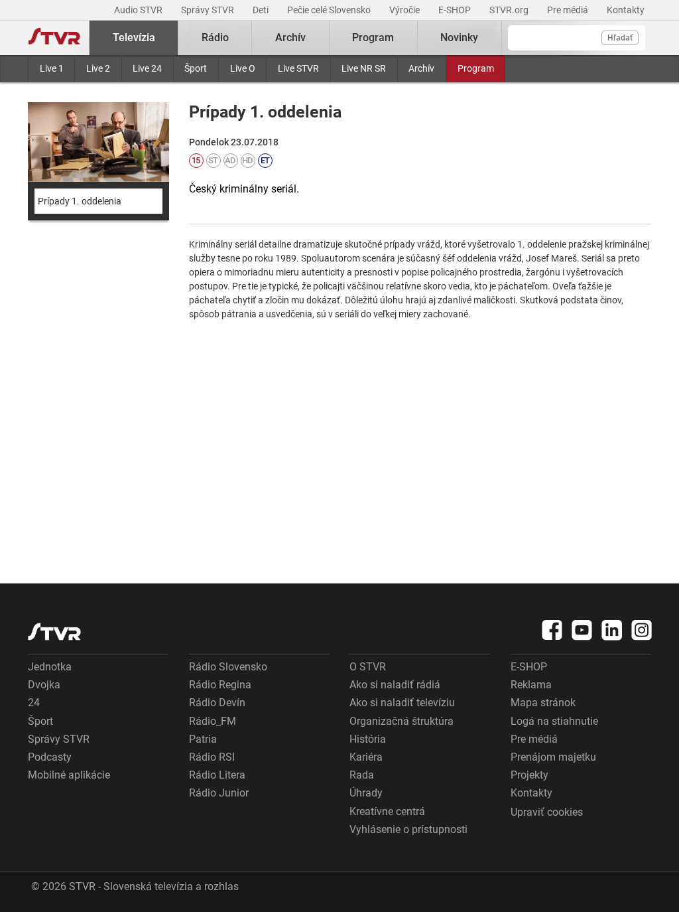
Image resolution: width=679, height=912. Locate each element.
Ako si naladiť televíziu (402, 702)
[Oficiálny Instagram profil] (642, 630)
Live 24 (147, 68)
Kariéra (366, 757)
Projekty (529, 775)
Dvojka (44, 684)
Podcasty (50, 757)
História (367, 739)
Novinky (459, 37)
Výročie (405, 10)
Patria (203, 739)
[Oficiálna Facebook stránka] (552, 630)
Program (476, 68)
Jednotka (50, 666)
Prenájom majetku (553, 757)
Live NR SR (363, 68)
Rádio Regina (220, 684)
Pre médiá (568, 10)
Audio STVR (139, 10)
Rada (361, 775)
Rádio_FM (212, 721)
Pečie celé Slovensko (330, 10)
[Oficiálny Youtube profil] (582, 630)
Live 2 (98, 68)
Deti (262, 10)
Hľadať (620, 37)
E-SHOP (455, 10)
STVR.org (509, 10)
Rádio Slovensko (228, 666)
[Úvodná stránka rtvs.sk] (54, 38)
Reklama (531, 684)
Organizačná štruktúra (401, 721)
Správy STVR (208, 10)
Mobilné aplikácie (69, 775)
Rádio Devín (217, 702)
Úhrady (366, 793)
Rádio (215, 37)
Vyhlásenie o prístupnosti (408, 829)
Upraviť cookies (547, 812)
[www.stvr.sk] (54, 632)
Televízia (134, 37)
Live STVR (298, 68)
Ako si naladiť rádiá (394, 684)
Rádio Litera (217, 775)
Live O (242, 68)
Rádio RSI (212, 757)
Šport (195, 68)
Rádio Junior (219, 793)
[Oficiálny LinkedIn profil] (612, 630)
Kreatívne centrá (387, 811)
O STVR (367, 666)
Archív (421, 68)
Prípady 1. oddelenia (79, 201)
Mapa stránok (543, 702)
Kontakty (626, 10)
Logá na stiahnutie (554, 721)
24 (34, 702)
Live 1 (52, 68)
